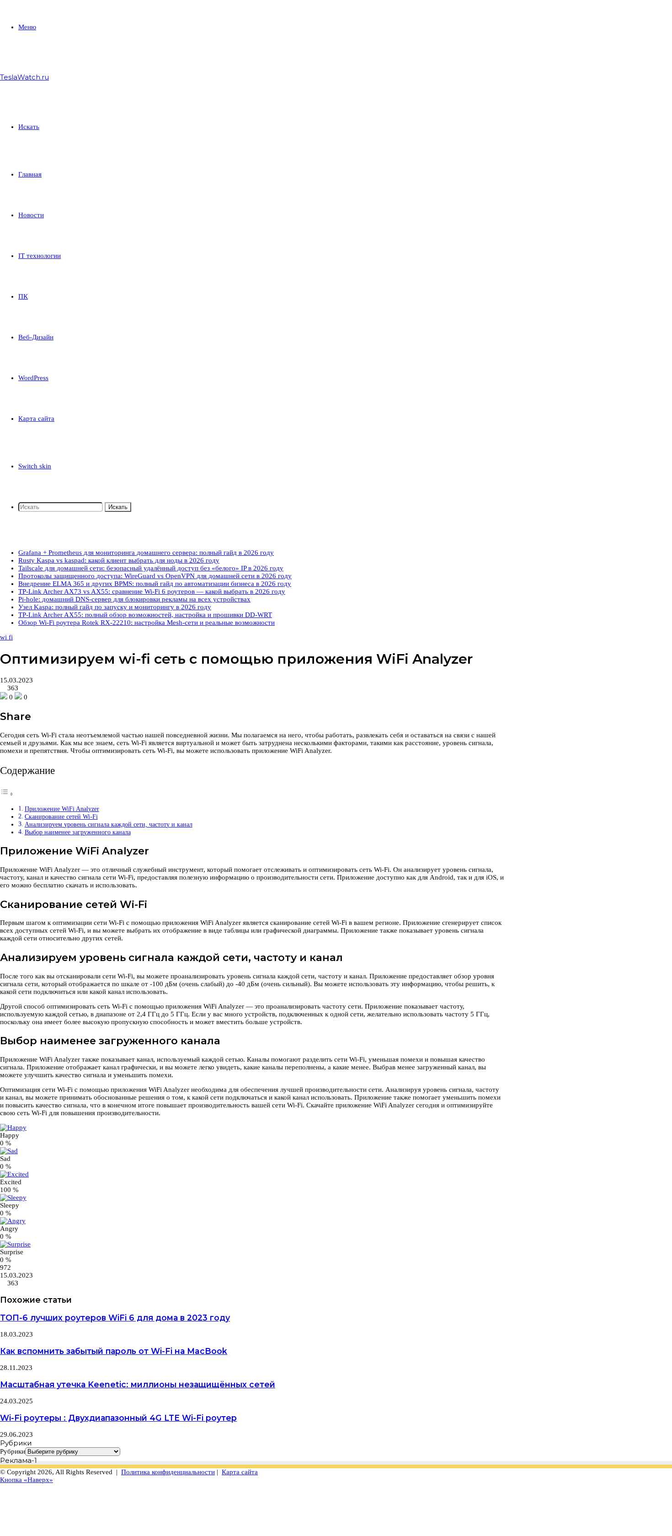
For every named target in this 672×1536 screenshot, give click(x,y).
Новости (31, 215)
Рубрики (12, 1451)
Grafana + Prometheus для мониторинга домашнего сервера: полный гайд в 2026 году (146, 552)
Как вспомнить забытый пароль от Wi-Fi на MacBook (113, 1351)
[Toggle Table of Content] (7, 794)
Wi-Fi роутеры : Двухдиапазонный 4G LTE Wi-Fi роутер (118, 1418)
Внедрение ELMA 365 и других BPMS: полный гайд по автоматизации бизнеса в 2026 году (154, 583)
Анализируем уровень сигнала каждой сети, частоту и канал (108, 824)
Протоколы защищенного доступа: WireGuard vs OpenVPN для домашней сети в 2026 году (155, 576)
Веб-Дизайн (35, 337)
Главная (30, 174)
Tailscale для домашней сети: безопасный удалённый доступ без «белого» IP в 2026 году (150, 568)
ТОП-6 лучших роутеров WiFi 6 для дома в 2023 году (115, 1317)
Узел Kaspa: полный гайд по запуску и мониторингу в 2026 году (114, 607)
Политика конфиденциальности (168, 1472)
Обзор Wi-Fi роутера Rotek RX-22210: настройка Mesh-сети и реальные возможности (146, 622)
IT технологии (39, 255)
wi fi (6, 637)
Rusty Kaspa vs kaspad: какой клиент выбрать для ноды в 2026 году (118, 560)
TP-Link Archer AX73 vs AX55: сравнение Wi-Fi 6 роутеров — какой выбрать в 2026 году (151, 591)
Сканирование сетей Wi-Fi (61, 816)
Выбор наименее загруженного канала (78, 832)
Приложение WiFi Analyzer (62, 809)
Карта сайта (36, 418)
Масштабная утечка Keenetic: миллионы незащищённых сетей (137, 1384)
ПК (23, 296)
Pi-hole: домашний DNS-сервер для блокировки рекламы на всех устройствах (134, 599)
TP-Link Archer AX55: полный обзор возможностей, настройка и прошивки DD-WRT (145, 614)
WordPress (33, 377)
